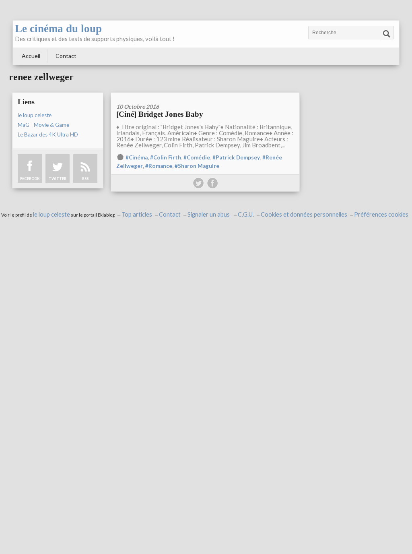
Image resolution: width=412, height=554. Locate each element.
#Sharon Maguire (197, 166)
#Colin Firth (165, 157)
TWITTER (57, 178)
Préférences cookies (381, 214)
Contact (66, 55)
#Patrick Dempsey (236, 157)
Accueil (31, 55)
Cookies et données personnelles (304, 214)
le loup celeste (35, 115)
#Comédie (196, 157)
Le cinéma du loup (58, 29)
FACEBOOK (29, 178)
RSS (85, 178)
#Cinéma (137, 157)
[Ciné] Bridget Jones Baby (159, 114)
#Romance (158, 166)
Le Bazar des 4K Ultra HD (48, 134)
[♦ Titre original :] (205, 95)
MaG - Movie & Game (43, 125)
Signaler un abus (209, 214)
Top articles (137, 214)
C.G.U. (246, 214)
